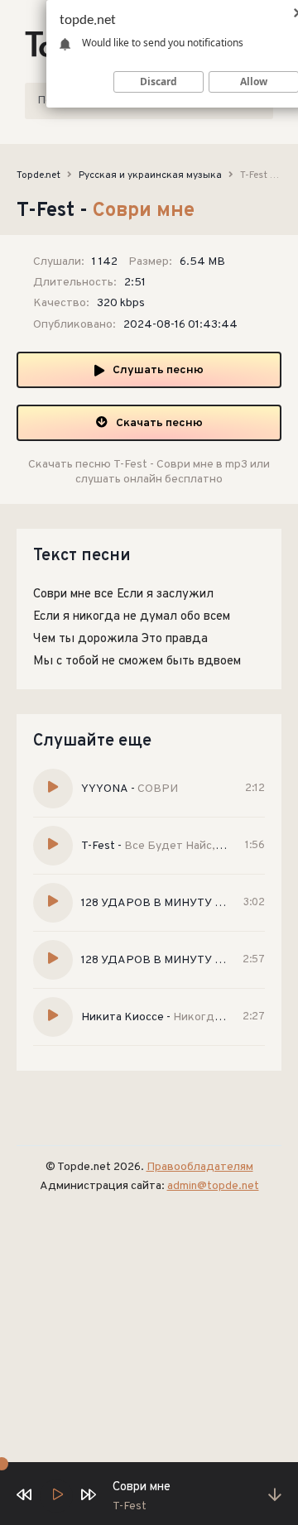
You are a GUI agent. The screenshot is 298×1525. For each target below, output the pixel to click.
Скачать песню (159, 423)
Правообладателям (200, 1167)
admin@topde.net (213, 1186)
